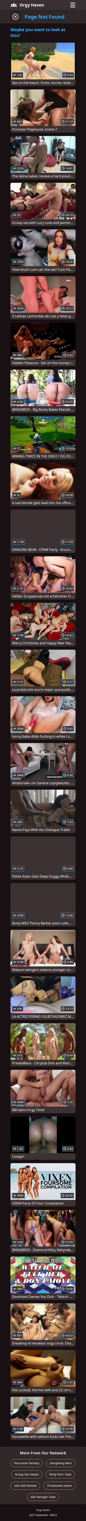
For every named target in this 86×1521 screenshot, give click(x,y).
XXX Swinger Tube (43, 1497)
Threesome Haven (59, 1486)
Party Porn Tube (60, 1474)
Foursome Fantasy (26, 1463)
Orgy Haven (32, 5)
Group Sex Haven (27, 1474)
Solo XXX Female (25, 1486)
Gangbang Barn (61, 1463)
